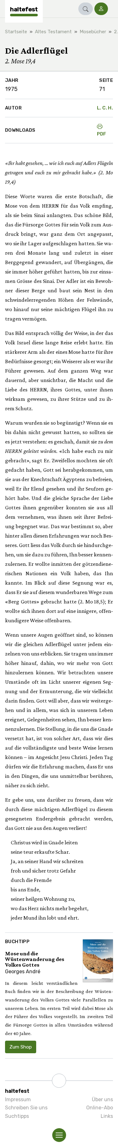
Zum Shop (20, 1047)
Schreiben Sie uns (26, 1108)
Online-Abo (99, 1108)
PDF (101, 134)
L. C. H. (105, 108)
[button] (85, 9)
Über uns (102, 1099)
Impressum (18, 1099)
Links (107, 1116)
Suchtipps (17, 1116)
